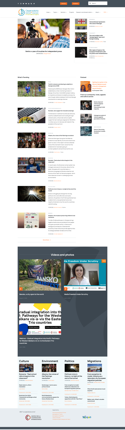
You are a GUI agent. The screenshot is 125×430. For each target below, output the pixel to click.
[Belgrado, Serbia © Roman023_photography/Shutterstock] (44, 19)
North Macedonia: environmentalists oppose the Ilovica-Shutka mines (50, 397)
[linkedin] (28, 3)
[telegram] (34, 3)
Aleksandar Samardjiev (24, 401)
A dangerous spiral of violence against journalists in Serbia (100, 117)
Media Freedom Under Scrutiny (76, 294)
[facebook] (18, 3)
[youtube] (26, 3)
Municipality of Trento (57, 414)
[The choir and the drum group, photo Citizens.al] (31, 133)
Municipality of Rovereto (58, 416)
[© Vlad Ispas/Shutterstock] (31, 108)
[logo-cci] (34, 414)
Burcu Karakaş (68, 401)
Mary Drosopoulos (99, 56)
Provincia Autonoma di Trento (59, 412)
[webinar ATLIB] (85, 260)
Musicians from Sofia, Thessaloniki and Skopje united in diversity (28, 397)
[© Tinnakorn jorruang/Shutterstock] (81, 47)
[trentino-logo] (86, 416)
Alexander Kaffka (99, 41)
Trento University (56, 417)
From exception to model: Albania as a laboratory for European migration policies (72, 386)
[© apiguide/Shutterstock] (31, 186)
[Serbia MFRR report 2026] (86, 114)
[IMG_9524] (31, 82)
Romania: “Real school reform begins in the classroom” (27, 376)
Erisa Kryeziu (57, 152)
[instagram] (20, 3)
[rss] (31, 3)
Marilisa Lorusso (99, 26)
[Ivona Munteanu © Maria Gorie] (31, 158)
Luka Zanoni (22, 389)
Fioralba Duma (75, 390)
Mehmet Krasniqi (58, 207)
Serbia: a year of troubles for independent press (43, 51)
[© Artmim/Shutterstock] (81, 19)
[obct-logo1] (28, 8)
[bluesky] (23, 3)
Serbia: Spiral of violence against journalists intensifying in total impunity (99, 105)
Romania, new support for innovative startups (61, 111)
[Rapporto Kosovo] (86, 127)
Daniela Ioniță (68, 390)
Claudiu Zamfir (57, 127)
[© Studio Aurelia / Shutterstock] (86, 101)
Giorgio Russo (47, 53)
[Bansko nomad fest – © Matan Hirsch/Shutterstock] (40, 260)
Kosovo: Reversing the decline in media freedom (99, 131)
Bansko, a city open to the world (31, 294)
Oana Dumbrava (57, 180)
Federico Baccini (91, 392)
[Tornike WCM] (31, 213)
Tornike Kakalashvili (58, 102)
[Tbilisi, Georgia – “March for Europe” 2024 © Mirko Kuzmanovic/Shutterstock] (81, 33)
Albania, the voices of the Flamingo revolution (61, 135)
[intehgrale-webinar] (40, 304)
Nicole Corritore (91, 403)
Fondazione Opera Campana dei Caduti (61, 419)
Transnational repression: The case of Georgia (97, 22)
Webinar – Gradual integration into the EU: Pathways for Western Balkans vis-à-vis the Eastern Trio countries (39, 340)
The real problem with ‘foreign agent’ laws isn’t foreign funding (97, 37)
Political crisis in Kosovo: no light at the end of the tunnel (73, 376)
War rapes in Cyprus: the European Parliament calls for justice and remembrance (98, 51)
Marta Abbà (44, 389)
